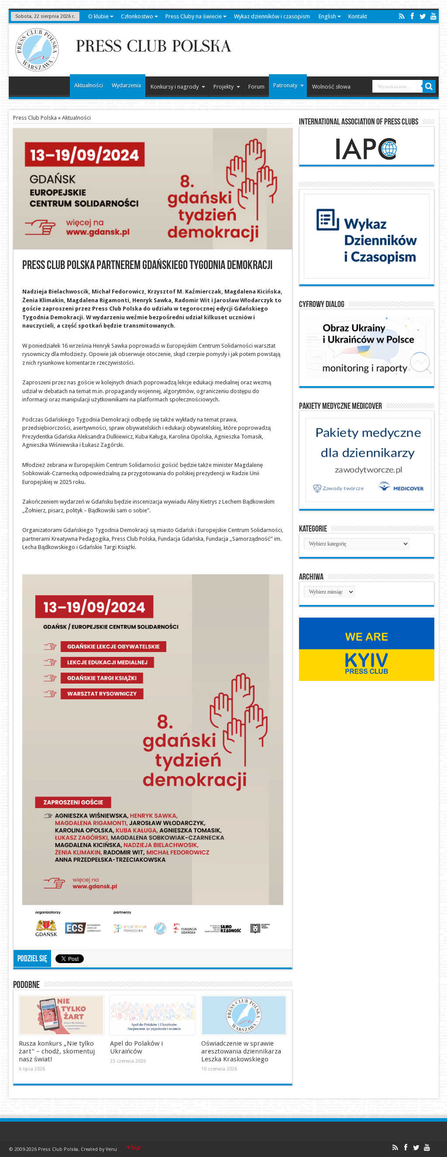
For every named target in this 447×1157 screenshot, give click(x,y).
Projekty (223, 86)
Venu (111, 1149)
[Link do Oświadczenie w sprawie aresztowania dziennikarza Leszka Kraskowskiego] (243, 1015)
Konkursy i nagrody (175, 86)
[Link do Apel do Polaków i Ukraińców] (152, 1015)
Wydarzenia (126, 85)
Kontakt (357, 16)
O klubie (98, 16)
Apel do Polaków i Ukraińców (136, 1047)
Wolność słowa (331, 86)
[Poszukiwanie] (429, 86)
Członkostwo (137, 16)
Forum (256, 86)
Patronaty (285, 85)
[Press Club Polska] (124, 69)
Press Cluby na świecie (193, 16)
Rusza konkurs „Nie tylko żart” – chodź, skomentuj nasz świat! (57, 1051)
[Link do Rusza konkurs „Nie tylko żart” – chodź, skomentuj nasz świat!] (61, 1015)
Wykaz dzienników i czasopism (272, 16)
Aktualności (88, 85)
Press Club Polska (35, 117)
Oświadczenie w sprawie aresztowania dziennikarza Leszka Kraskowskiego (241, 1051)
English (327, 16)
